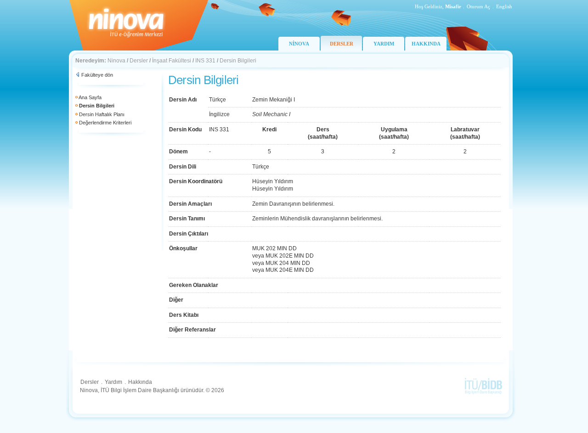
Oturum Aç (478, 6)
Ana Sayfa (90, 97)
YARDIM (383, 43)
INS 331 (205, 60)
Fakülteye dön (97, 75)
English (504, 6)
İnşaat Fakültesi (171, 60)
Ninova (116, 60)
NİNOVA (299, 43)
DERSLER (341, 43)
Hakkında (140, 382)
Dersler (139, 60)
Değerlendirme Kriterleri (105, 122)
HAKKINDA (426, 43)
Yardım (113, 382)
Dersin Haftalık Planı (101, 114)
